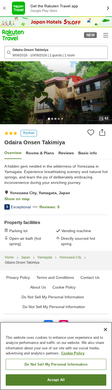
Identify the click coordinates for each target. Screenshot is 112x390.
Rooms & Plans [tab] (40, 153)
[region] (56, 356)
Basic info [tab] (87, 153)
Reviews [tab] (66, 153)
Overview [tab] (12, 153)
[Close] (105, 329)
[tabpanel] (56, 205)
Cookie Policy (73, 353)
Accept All (56, 380)
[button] (13, 35)
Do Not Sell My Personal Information (54, 307)
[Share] (102, 132)
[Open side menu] (105, 35)
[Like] (91, 132)
